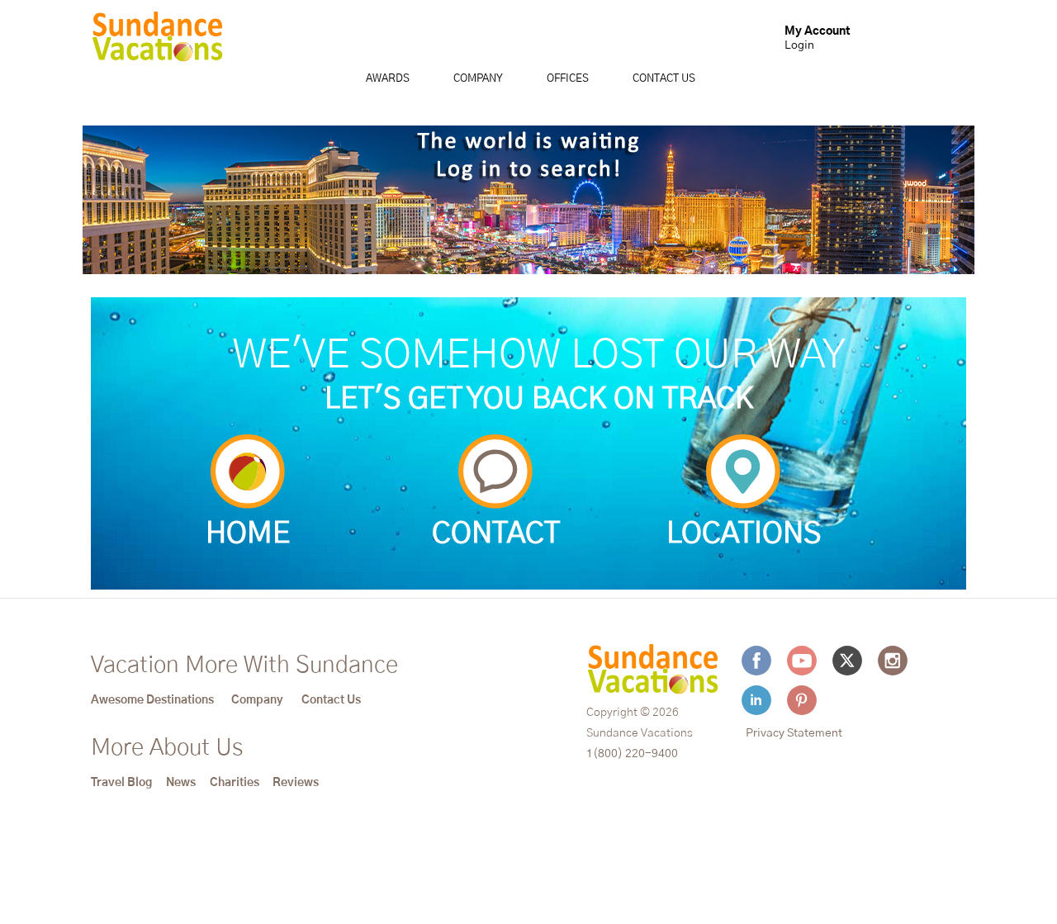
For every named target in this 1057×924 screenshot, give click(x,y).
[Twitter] (847, 660)
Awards (388, 78)
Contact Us (664, 78)
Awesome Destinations (152, 700)
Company (478, 78)
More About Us (167, 748)
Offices (568, 78)
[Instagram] (892, 660)
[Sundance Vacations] (157, 40)
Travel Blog (121, 783)
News (181, 783)
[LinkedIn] (756, 700)
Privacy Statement (794, 733)
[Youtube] (801, 660)
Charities (234, 783)
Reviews (296, 783)
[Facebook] (756, 660)
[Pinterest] (801, 700)
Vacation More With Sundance (244, 665)
